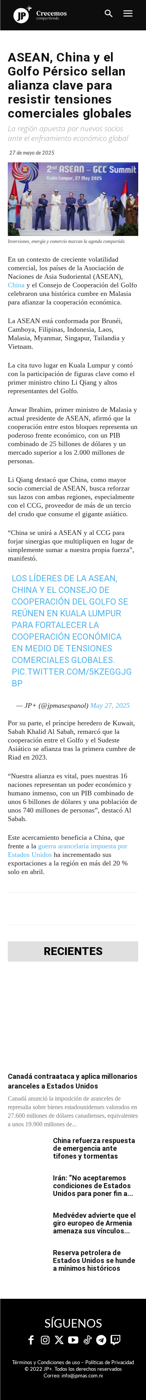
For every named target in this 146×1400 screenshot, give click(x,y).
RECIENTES (73, 951)
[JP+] (40, 14)
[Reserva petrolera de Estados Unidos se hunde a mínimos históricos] (27, 1262)
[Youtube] (73, 1340)
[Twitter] (59, 1340)
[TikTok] (87, 1340)
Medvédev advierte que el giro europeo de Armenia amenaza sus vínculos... (94, 1223)
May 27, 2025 (110, 705)
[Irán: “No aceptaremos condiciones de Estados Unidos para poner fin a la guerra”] (27, 1187)
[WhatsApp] (94, 908)
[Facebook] (40, 908)
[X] (58, 908)
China (16, 285)
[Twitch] (115, 1340)
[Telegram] (76, 908)
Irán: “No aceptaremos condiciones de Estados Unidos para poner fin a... (93, 1186)
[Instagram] (45, 1340)
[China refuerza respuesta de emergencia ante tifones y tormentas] (27, 1150)
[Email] (129, 908)
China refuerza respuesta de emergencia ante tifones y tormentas (94, 1148)
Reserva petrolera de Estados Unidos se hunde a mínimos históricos (94, 1260)
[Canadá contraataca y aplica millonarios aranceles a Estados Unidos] (73, 1019)
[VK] (112, 908)
